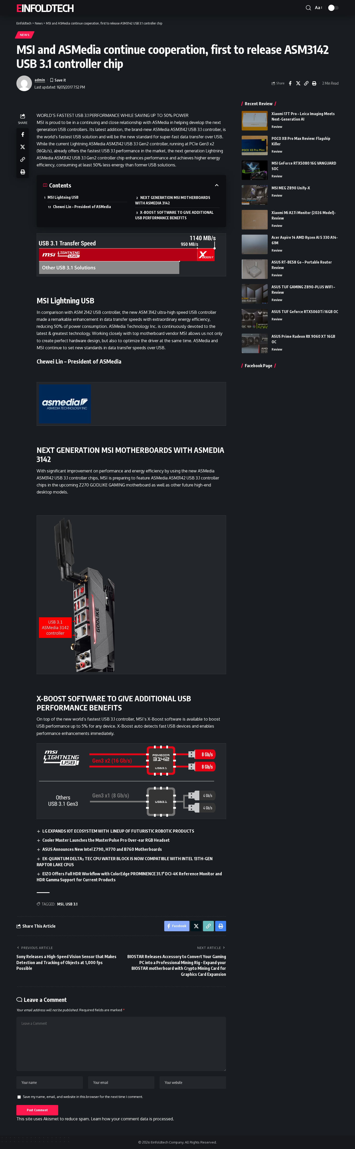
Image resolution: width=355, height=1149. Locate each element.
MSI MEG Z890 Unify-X (291, 188)
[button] (308, 7)
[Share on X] (298, 83)
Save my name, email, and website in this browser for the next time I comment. (83, 1097)
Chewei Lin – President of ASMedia (82, 206)
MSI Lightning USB (63, 197)
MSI (60, 904)
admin (40, 79)
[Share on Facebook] (290, 83)
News (25, 35)
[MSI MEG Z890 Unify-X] (255, 195)
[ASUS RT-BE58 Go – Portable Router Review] (255, 269)
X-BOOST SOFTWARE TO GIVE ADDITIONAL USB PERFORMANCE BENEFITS (174, 215)
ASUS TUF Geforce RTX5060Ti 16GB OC (305, 311)
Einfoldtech (45, 8)
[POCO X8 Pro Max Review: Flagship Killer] (255, 145)
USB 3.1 (71, 904)
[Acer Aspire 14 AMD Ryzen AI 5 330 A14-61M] (255, 244)
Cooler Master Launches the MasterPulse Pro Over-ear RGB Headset (106, 840)
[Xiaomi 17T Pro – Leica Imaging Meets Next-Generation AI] (255, 120)
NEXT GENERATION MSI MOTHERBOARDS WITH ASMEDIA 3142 (172, 200)
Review (277, 126)
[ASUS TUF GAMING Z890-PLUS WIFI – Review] (255, 294)
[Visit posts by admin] (24, 83)
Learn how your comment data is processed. (132, 1118)
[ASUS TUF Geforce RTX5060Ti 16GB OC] (255, 318)
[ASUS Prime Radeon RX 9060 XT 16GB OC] (255, 343)
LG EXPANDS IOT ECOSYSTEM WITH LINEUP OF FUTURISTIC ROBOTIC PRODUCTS (118, 831)
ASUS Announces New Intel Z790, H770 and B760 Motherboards (102, 849)
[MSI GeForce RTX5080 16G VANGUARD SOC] (255, 170)
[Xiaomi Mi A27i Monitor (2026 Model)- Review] (255, 219)
